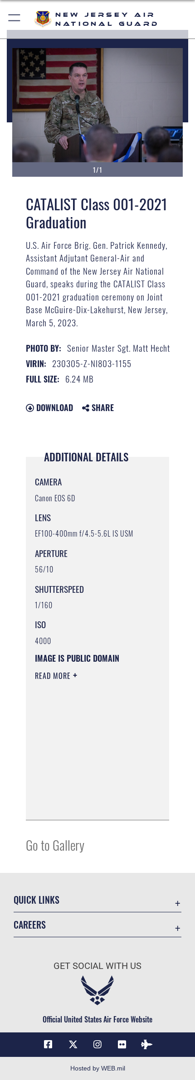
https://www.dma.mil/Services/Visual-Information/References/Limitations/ (90, 803)
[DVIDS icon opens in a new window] (147, 1044)
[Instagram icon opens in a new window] (97, 1044)
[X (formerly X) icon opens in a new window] (73, 1044)
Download (53, 407)
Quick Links (36, 899)
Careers (30, 924)
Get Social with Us (97, 966)
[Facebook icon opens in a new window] (48, 1044)
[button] (14, 19)
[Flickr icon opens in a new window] (122, 1044)
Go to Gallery (55, 844)
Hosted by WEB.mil (97, 1068)
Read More (54, 675)
